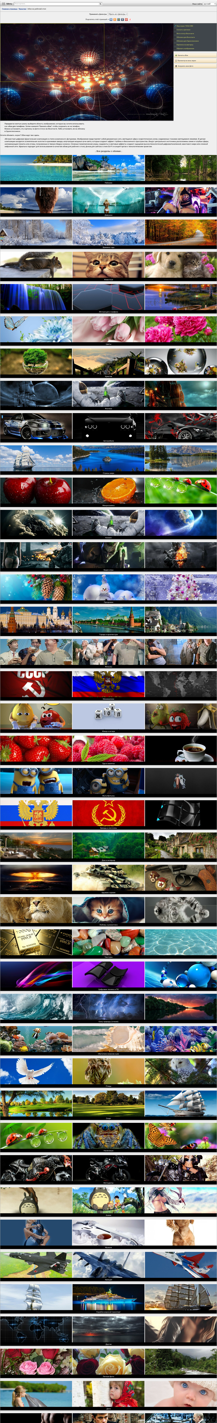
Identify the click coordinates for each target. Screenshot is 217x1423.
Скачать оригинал (183, 30)
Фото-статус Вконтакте (185, 33)
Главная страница (9, 9)
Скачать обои (183, 55)
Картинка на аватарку (185, 45)
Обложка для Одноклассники (188, 41)
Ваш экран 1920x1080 (185, 26)
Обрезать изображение (185, 48)
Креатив (22, 9)
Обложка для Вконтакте (186, 37)
